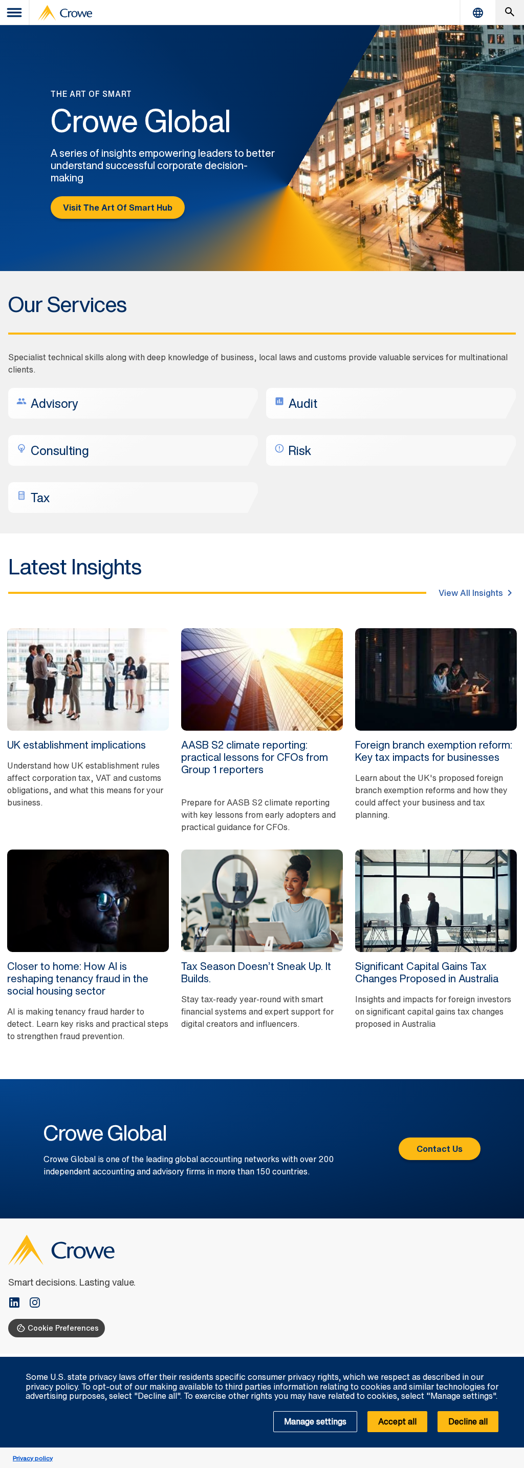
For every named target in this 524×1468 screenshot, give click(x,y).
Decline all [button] (468, 1421)
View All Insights (471, 593)
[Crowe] (65, 12)
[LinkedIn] (18, 1303)
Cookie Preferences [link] (63, 1327)
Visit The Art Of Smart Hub (117, 207)
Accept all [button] (397, 1421)
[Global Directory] (478, 12)
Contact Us (440, 1149)
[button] (510, 1362)
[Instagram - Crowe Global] (35, 1303)
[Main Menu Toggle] (15, 12)
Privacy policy (33, 1458)
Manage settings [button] (315, 1421)
